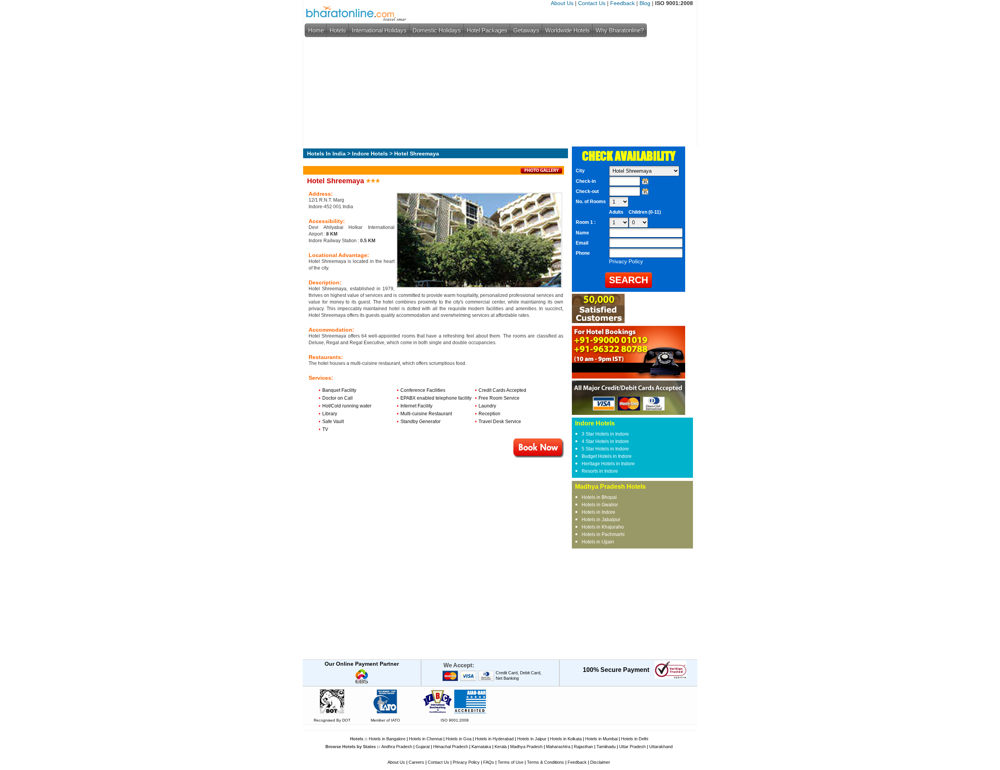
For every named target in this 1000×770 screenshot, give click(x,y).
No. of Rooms (591, 201)
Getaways (526, 30)
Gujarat (423, 746)
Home (316, 30)
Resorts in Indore (600, 471)
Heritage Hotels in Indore (608, 463)
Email (582, 243)
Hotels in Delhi (634, 738)
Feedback (622, 3)
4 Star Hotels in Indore (605, 441)
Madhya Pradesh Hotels (610, 486)
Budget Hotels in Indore (607, 456)
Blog (644, 3)
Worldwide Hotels (567, 30)
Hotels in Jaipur (531, 738)
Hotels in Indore (598, 512)
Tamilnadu (606, 746)
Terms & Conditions (545, 762)
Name (582, 233)
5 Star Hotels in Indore (605, 449)
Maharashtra (558, 746)
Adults (616, 212)
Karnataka (481, 746)
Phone (583, 253)
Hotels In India (326, 153)
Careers (416, 762)
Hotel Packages (487, 30)
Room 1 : (586, 222)
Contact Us (591, 3)
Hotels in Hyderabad (494, 738)
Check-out (587, 191)
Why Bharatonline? (620, 30)
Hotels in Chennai (425, 738)
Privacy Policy (466, 762)
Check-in (586, 181)
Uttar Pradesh (632, 746)
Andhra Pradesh (396, 746)
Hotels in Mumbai (601, 738)
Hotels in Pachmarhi (603, 534)
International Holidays (379, 30)
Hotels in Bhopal (599, 497)
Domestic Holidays (436, 30)
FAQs (488, 762)
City (580, 170)
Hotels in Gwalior (600, 504)
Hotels (338, 30)
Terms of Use (510, 762)
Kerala (501, 746)
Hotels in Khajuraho (603, 527)
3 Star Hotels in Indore (605, 434)
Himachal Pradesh (450, 746)
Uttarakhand (661, 746)
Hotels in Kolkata (566, 738)
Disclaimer (600, 762)
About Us (562, 3)
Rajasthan (583, 746)
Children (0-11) (645, 212)
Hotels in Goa (458, 738)
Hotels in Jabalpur (601, 519)
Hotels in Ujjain (598, 542)
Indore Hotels (370, 153)
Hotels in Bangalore (387, 738)
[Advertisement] (498, 91)
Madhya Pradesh (526, 746)
